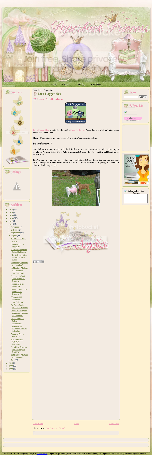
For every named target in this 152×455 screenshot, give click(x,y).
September (15, 233)
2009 (11, 366)
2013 (11, 218)
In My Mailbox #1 (17, 302)
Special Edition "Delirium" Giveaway (17, 341)
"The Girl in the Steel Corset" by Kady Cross (19, 257)
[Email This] (34, 261)
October (14, 230)
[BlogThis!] (37, 261)
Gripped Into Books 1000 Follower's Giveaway (18, 278)
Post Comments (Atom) (55, 428)
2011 (11, 224)
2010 (11, 363)
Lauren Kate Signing (19, 311)
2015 (11, 215)
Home (76, 423)
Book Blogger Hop (18, 239)
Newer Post (38, 423)
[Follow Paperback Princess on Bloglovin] (133, 120)
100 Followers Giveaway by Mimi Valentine (19, 328)
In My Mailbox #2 (17, 273)
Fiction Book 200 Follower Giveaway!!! (17, 321)
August (14, 236)
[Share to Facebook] (42, 261)
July (13, 360)
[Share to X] (40, 261)
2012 (11, 221)
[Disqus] (76, 303)
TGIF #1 (14, 241)
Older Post (114, 423)
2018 (11, 210)
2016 (11, 213)
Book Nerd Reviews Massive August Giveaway (19, 349)
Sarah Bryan (42, 453)
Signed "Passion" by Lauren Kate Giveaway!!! (19, 291)
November (15, 227)
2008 (11, 369)
